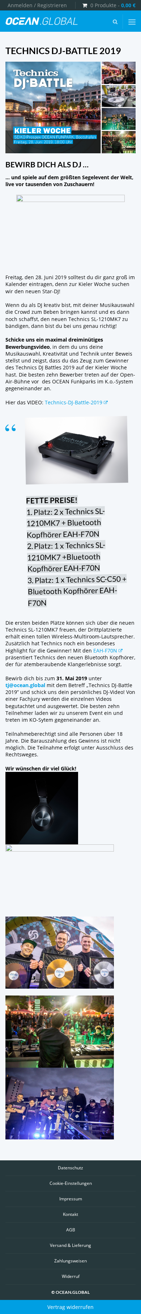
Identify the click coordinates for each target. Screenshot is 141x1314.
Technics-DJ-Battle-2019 (73, 402)
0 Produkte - (113, 5)
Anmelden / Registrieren (37, 5)
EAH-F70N (105, 650)
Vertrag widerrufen (70, 1307)
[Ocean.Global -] (41, 21)
